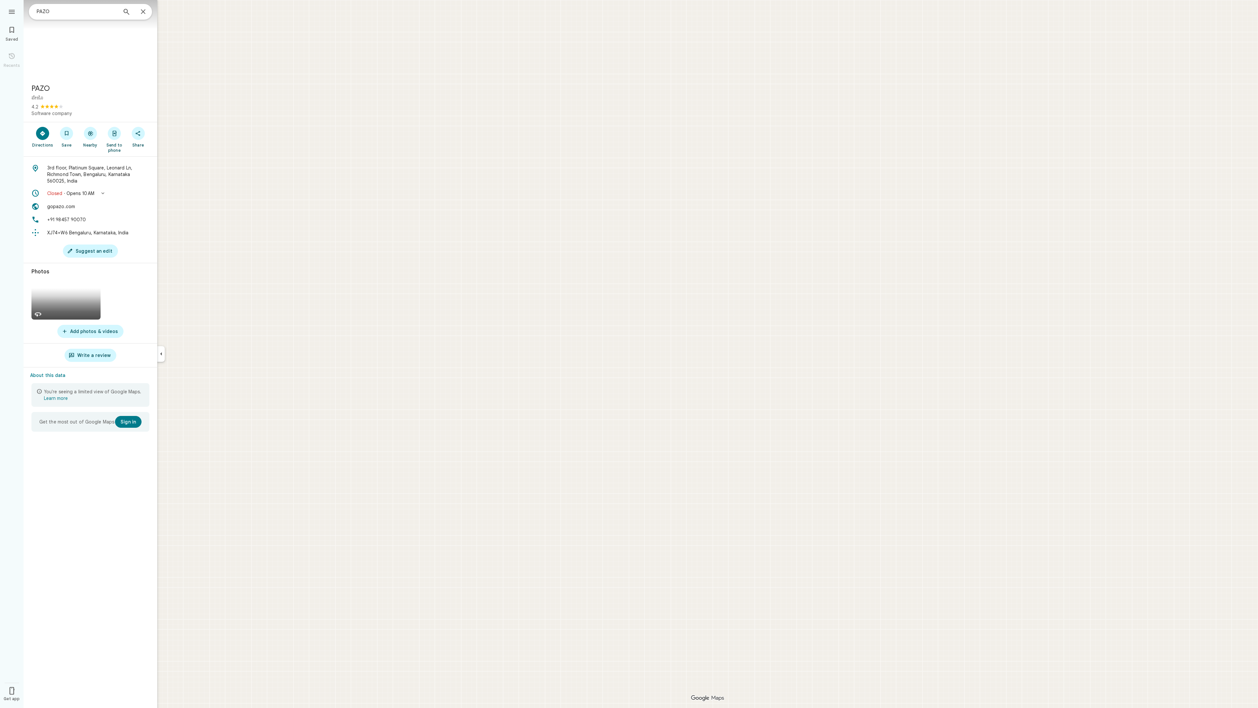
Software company (51, 113)
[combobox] (77, 11)
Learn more (56, 398)
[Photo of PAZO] (90, 39)
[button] (90, 193)
